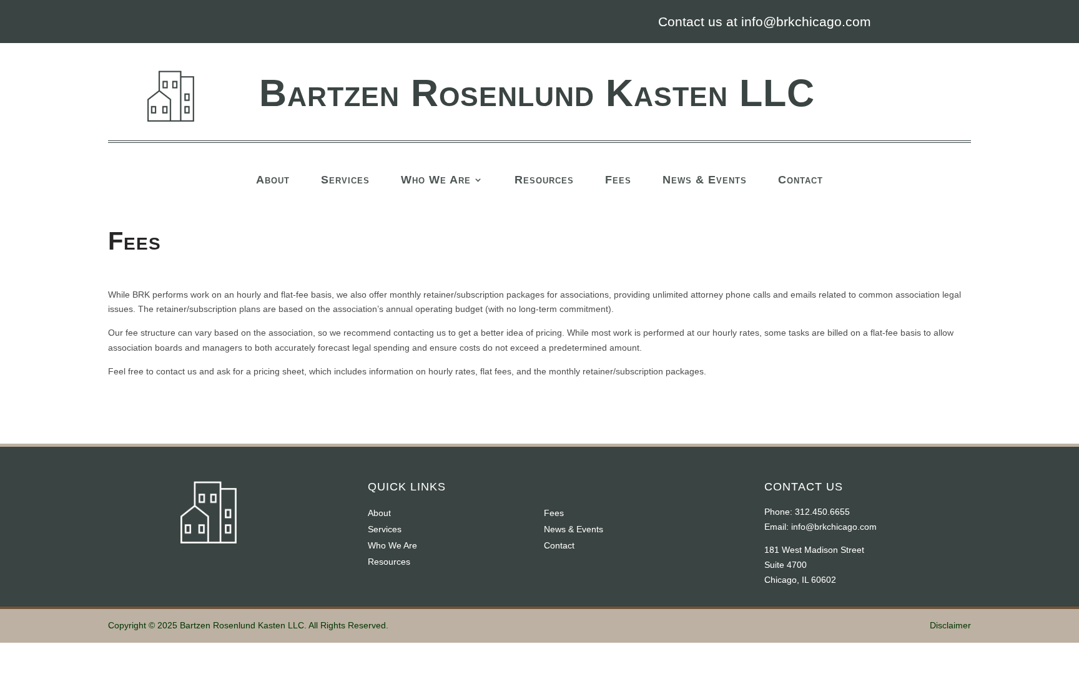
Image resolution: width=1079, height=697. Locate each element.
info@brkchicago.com (834, 527)
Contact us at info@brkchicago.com (764, 21)
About (273, 180)
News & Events (705, 180)
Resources (544, 180)
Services (345, 180)
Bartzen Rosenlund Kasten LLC (537, 93)
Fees (618, 180)
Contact (800, 180)
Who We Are (436, 180)
